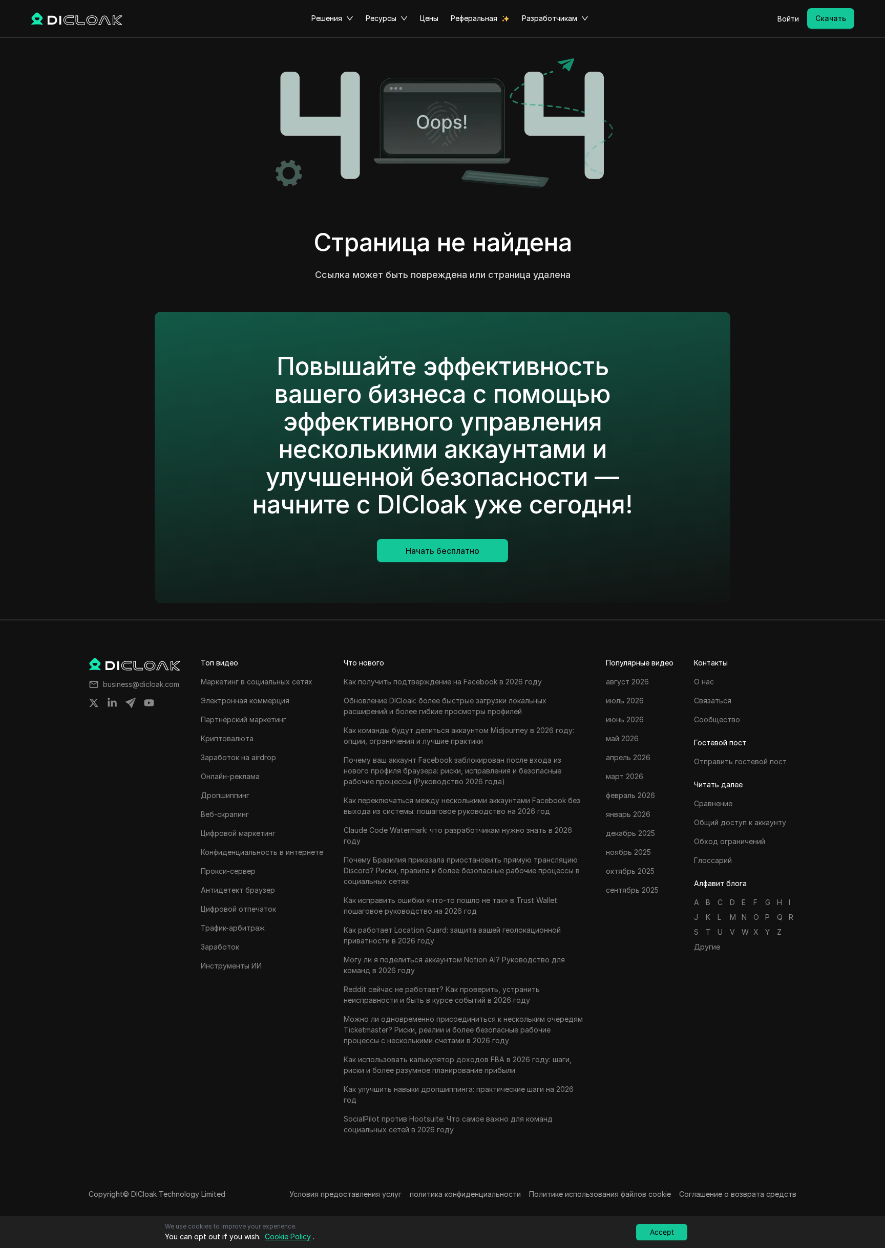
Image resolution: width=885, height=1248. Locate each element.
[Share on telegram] (130, 703)
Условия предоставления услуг (345, 1194)
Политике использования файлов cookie (600, 1194)
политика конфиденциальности (465, 1194)
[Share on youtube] (149, 703)
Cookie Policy (288, 1236)
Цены (429, 18)
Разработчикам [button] (549, 18)
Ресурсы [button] (381, 18)
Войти (788, 18)
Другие (707, 946)
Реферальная (474, 18)
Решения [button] (326, 18)
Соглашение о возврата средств (737, 1194)
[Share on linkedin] (112, 703)
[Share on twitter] (94, 703)
